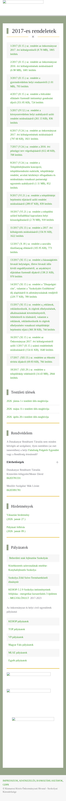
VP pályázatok (15, 637)
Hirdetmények (22, 506)
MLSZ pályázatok (17, 652)
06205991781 (14, 490)
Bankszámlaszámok (49, 780)
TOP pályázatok (16, 629)
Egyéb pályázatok (17, 660)
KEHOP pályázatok (18, 621)
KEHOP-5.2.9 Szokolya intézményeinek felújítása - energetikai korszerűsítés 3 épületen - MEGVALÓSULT (32, 593)
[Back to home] (23, 7)
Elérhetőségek (15, 462)
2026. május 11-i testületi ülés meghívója (28, 409)
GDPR (6, 784)
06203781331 (14, 478)
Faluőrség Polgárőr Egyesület (43, 450)
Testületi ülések (23, 392)
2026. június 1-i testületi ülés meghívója (27, 401)
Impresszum (10, 780)
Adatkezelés (27, 780)
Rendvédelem (21, 433)
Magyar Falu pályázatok (20, 644)
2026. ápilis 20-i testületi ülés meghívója (28, 417)
